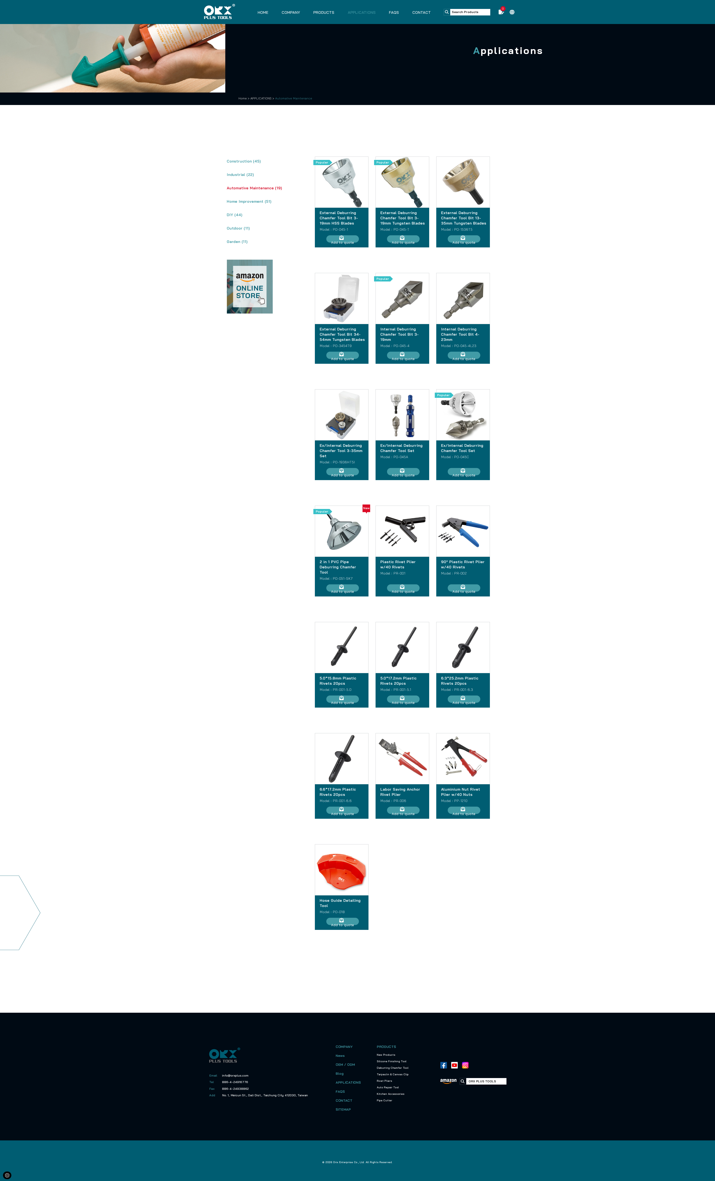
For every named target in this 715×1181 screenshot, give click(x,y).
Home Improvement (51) (249, 201)
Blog (340, 1073)
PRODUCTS (323, 12)
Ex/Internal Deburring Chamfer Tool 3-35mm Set (341, 450)
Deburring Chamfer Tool (393, 1067)
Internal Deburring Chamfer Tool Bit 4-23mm (460, 334)
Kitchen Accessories (390, 1094)
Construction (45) (244, 161)
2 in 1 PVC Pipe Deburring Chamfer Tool (338, 566)
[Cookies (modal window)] (7, 1175)
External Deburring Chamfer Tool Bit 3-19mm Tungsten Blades (402, 217)
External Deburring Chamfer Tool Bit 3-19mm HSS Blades (339, 217)
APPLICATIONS (362, 12)
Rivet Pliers (384, 1081)
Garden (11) (237, 241)
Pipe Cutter (384, 1100)
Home (243, 98)
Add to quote (342, 241)
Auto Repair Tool (388, 1087)
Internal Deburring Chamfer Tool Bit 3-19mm (399, 334)
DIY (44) (234, 214)
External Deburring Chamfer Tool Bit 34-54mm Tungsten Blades (342, 334)
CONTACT (421, 12)
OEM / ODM (345, 1064)
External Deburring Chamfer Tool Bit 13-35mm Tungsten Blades (463, 217)
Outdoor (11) (238, 228)
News (340, 1055)
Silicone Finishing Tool (392, 1061)
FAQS (394, 12)
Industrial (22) (240, 174)
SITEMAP (343, 1109)
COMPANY (291, 12)
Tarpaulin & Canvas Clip (393, 1074)
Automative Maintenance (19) (254, 188)
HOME (263, 12)
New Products (386, 1054)
